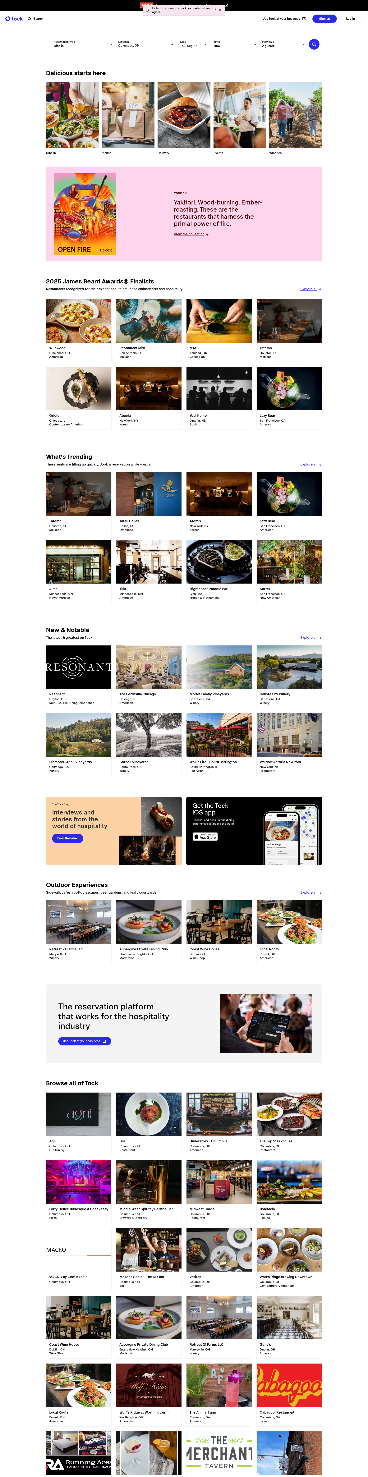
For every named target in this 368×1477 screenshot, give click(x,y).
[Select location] (172, 44)
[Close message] (220, 10)
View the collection (189, 234)
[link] (79, 330)
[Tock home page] (14, 18)
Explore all (308, 289)
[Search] (314, 44)
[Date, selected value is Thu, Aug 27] (205, 44)
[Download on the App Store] (219, 836)
